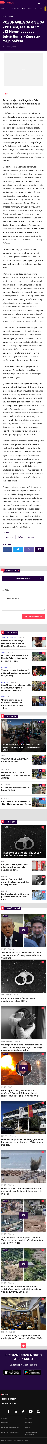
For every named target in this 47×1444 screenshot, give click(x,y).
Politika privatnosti (10, 1432)
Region (10, 16)
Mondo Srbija (9, 1399)
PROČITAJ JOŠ (13, 909)
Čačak (20, 537)
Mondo (5, 1394)
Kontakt (28, 1423)
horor (31, 537)
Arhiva (27, 1428)
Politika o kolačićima (10, 1428)
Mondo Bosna (9, 1404)
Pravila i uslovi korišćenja (31, 1433)
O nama (4, 1418)
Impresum (5, 1423)
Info (4, 16)
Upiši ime (6, 590)
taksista (9, 537)
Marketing (29, 1418)
